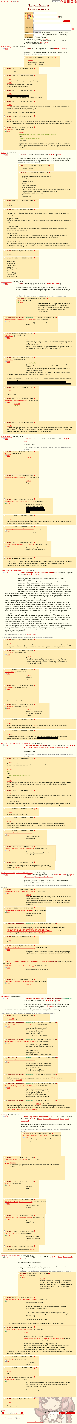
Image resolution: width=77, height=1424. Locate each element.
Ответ (64, 48)
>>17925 (9, 762)
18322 (31, 116)
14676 (31, 542)
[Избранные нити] (61, 1)
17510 (31, 1297)
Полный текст (30, 634)
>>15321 (28, 895)
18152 (31, 200)
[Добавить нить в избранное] (57, 48)
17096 (44, 1001)
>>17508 (42, 1279)
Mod (3, 1411)
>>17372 (19, 1080)
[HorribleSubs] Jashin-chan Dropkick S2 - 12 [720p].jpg (19, 910)
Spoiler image (63, 32)
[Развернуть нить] (51, 283)
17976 (31, 818)
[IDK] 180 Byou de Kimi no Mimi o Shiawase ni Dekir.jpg (19, 966)
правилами (45, 39)
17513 (31, 1368)
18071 (31, 731)
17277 (31, 946)
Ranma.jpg (4, 1115)
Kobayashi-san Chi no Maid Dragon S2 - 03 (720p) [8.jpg (15, 743)
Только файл (68, 1411)
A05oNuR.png (8, 129)
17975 (31, 809)
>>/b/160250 (49, 1006)
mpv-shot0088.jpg (9, 687)
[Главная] (75, 1)
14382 (31, 640)
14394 (31, 670)
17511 (31, 1327)
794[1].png (8, 454)
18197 (31, 251)
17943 (44, 298)
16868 (31, 936)
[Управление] (72, 1)
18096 (31, 558)
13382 (31, 516)
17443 (46, 1257)
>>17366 (52, 1078)
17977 (31, 387)
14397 (31, 704)
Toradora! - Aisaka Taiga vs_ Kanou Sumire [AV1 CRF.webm (20, 1086)
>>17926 (9, 769)
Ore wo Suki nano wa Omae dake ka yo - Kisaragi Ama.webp (20, 1299)
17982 (31, 862)
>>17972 (9, 391)
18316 (31, 101)
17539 (32, 1181)
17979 (31, 831)
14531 (31, 720)
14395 (31, 685)
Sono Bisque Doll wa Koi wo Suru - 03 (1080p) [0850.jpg (19, 833)
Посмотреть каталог (44, 42)
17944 (54, 317)
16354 (32, 908)
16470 (54, 924)
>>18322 (21, 132)
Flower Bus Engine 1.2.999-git (35, 1422)
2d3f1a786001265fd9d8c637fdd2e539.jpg (12, 570)
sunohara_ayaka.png (6, 282)
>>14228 (9, 734)
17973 (31, 758)
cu (7, 1)
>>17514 (9, 1402)
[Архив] (64, 1)
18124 (31, 422)
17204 (31, 1015)
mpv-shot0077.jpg (9, 653)
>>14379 (28, 656)
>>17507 (26, 1332)
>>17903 (17, 404)
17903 (44, 284)
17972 (31, 357)
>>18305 (9, 83)
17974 (31, 790)
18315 (31, 90)
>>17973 (9, 821)
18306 (31, 68)
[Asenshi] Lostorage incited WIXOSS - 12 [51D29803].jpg (19, 501)
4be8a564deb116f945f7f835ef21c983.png (16, 400)
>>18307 (9, 94)
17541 (32, 1200)
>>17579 (38, 1104)
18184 (31, 210)
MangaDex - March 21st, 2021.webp (10, 1255)
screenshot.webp (5, 996)
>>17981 (18, 867)
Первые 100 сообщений (41, 748)
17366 (54, 1058)
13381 (31, 499)
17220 (54, 1023)
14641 (31, 527)
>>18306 (9, 79)
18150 (47, 165)
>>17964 (9, 794)
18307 (31, 75)
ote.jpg (19, 300)
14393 (31, 651)
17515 (31, 1399)
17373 (54, 1074)
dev (11, 1)
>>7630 (9, 940)
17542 (32, 1215)
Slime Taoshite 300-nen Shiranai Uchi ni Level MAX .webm (20, 1025)
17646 (31, 979)
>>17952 (9, 781)
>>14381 (9, 643)
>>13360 (28, 457)
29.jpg (6, 1183)
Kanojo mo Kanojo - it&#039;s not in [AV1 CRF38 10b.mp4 (20, 1060)
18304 (52, 48)
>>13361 (28, 481)
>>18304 (30, 61)
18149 (46, 155)
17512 (31, 1357)
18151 (47, 172)
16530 (26, 1119)
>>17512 (9, 1371)
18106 (31, 398)
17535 (32, 1157)
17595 (53, 1100)
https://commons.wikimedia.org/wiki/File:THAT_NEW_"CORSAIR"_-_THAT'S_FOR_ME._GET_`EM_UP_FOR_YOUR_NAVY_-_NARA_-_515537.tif (29, 930)
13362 (31, 475)
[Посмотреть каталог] (68, 1)
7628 (51, 875)
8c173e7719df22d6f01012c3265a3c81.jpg (16, 478)
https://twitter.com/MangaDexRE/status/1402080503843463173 (44, 1338)
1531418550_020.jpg (6, 47)
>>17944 (28, 339)
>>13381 (9, 519)
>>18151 (9, 204)
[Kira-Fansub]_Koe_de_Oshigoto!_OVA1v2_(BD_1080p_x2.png (17, 873)
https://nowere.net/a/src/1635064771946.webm (22, 1109)
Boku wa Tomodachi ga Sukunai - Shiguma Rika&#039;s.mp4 (21, 1041)
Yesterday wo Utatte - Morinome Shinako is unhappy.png (20, 319)
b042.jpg (22, 1275)
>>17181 (11, 1019)
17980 (31, 846)
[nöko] (43, 37)
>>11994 (42, 933)
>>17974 (9, 812)
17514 (31, 1377)
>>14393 (28, 675)
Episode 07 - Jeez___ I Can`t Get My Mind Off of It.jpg (18, 1217)
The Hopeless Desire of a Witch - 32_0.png (16, 1159)
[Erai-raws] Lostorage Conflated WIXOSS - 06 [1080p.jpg (19, 544)
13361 (31, 452)
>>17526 (13, 1163)
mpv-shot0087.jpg (9, 672)
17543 (32, 1231)
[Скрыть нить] (55, 48)
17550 (31, 1246)
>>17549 (32, 1250)
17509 (46, 1273)
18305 (52, 57)
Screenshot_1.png (9, 1359)
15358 (31, 889)
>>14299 (9, 723)
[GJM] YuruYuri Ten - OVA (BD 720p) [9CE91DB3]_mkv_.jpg (20, 891)
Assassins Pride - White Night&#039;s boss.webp (18, 1329)
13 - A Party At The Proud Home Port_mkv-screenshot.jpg (20, 948)
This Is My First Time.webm (12, 1233)
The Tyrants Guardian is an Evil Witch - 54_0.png (35, 1136)
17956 (31, 334)
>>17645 (28, 985)
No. (49, 48)
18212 (31, 258)
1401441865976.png (6, 437)
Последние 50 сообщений (59, 748)
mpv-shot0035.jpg (9, 706)
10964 (59, 439)
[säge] (37, 37)
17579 (54, 1084)
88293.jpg (3, 153)
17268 (67, 745)
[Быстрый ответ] (59, 48)
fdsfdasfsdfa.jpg (9, 360)
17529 (49, 1133)
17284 (54, 1039)
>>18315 (9, 105)
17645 (8, 964)
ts (19, 1)
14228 (23, 575)
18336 (31, 127)
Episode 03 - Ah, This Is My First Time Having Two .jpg (19, 1202)
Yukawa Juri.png (9, 336)
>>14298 (34, 725)
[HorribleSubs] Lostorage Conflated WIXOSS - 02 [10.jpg (19, 529)
